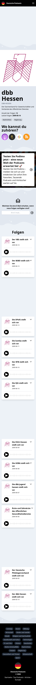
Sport (18, 658)
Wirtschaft (9, 632)
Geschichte (28, 643)
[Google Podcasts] (19, 137)
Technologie (27, 640)
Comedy (9, 629)
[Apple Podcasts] (4, 137)
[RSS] (26, 137)
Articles (27, 677)
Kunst (18, 629)
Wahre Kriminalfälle (11, 647)
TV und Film (8, 643)
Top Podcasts (18, 677)
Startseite (8, 677)
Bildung (26, 629)
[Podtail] (12, 137)
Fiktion (18, 643)
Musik (7, 636)
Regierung (18, 120)
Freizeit (12, 650)
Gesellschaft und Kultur (12, 640)
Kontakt (18, 680)
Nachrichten (7, 120)
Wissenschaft (27, 654)
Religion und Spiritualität (21, 636)
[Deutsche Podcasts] (18, 665)
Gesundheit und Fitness (11, 654)
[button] (33, 3)
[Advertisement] (18, 24)
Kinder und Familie (23, 632)
